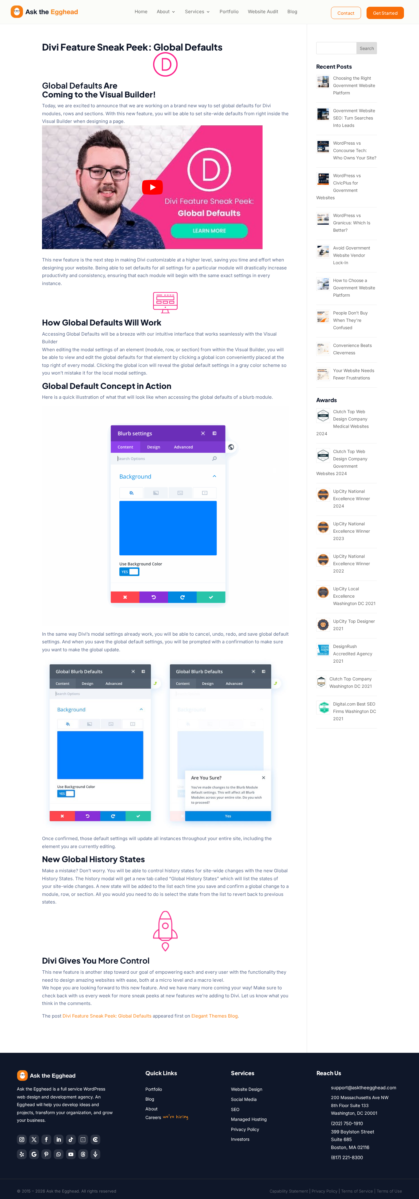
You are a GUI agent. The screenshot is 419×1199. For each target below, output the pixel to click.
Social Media (244, 1099)
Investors (240, 1139)
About (163, 11)
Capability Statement (289, 1191)
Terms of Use (389, 1191)
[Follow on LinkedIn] (58, 1139)
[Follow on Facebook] (46, 1139)
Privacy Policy (245, 1129)
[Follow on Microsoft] (95, 1139)
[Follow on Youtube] (71, 1154)
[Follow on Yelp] (22, 1154)
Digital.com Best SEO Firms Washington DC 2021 (354, 711)
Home (141, 11)
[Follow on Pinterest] (46, 1154)
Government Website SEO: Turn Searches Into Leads (354, 118)
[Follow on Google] (34, 1154)
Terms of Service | (359, 1191)
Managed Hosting (249, 1119)
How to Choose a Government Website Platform (354, 288)
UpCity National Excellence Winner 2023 (351, 531)
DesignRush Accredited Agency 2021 (352, 654)
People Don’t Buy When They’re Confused (350, 320)
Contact (346, 13)
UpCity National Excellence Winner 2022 (351, 563)
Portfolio (229, 11)
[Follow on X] (34, 1139)
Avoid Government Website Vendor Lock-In (351, 255)
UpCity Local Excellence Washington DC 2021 (354, 596)
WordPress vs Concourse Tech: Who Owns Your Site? (354, 150)
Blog (292, 11)
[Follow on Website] (95, 1154)
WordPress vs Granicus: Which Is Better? (351, 223)
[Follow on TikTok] (71, 1139)
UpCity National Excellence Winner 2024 (351, 498)
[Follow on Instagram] (22, 1139)
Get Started (385, 13)
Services (194, 11)
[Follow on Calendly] (83, 1139)
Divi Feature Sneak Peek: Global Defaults (107, 1016)
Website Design (246, 1089)
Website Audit (263, 11)
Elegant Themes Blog (214, 1016)
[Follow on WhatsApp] (58, 1154)
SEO (235, 1109)
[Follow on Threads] (83, 1154)
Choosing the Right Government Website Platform (354, 85)
